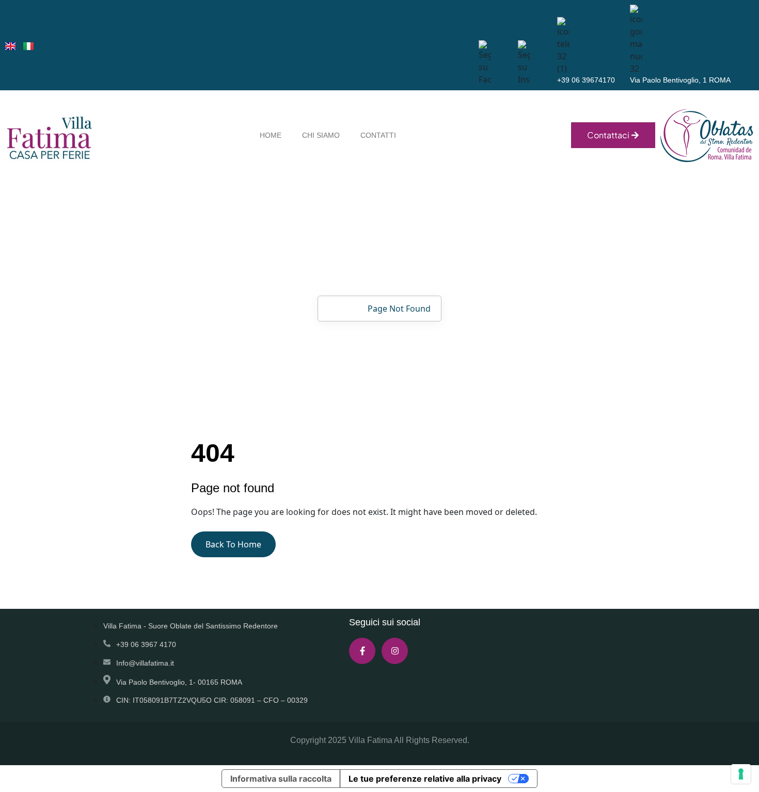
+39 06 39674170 (586, 80)
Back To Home (233, 544)
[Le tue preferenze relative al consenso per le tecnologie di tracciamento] (741, 774)
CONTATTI (378, 135)
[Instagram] (395, 651)
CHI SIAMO (321, 135)
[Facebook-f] (362, 651)
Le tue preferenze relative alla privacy (425, 778)
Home (340, 308)
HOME (270, 135)
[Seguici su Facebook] (524, 62)
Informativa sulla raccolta (280, 778)
